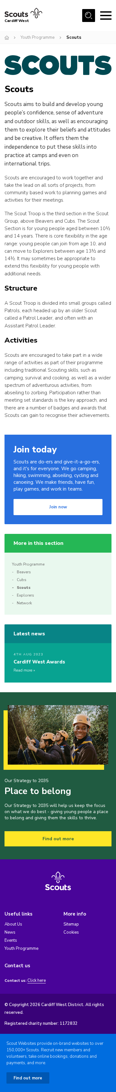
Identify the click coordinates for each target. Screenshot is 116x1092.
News (10, 932)
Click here (36, 980)
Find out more (58, 839)
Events (11, 940)
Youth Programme (37, 37)
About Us (13, 924)
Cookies (71, 932)
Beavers (24, 572)
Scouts (24, 587)
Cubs (21, 579)
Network (24, 603)
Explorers (25, 595)
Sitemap (71, 924)
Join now (58, 507)
